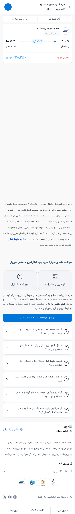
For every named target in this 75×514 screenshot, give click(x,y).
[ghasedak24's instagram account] (15, 497)
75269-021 (31, 299)
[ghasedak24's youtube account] (10, 497)
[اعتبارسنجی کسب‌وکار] (53, 482)
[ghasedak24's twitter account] (5, 497)
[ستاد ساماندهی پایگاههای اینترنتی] (42, 482)
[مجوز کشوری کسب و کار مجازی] (32, 482)
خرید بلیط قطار (16, 239)
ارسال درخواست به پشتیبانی (37, 318)
